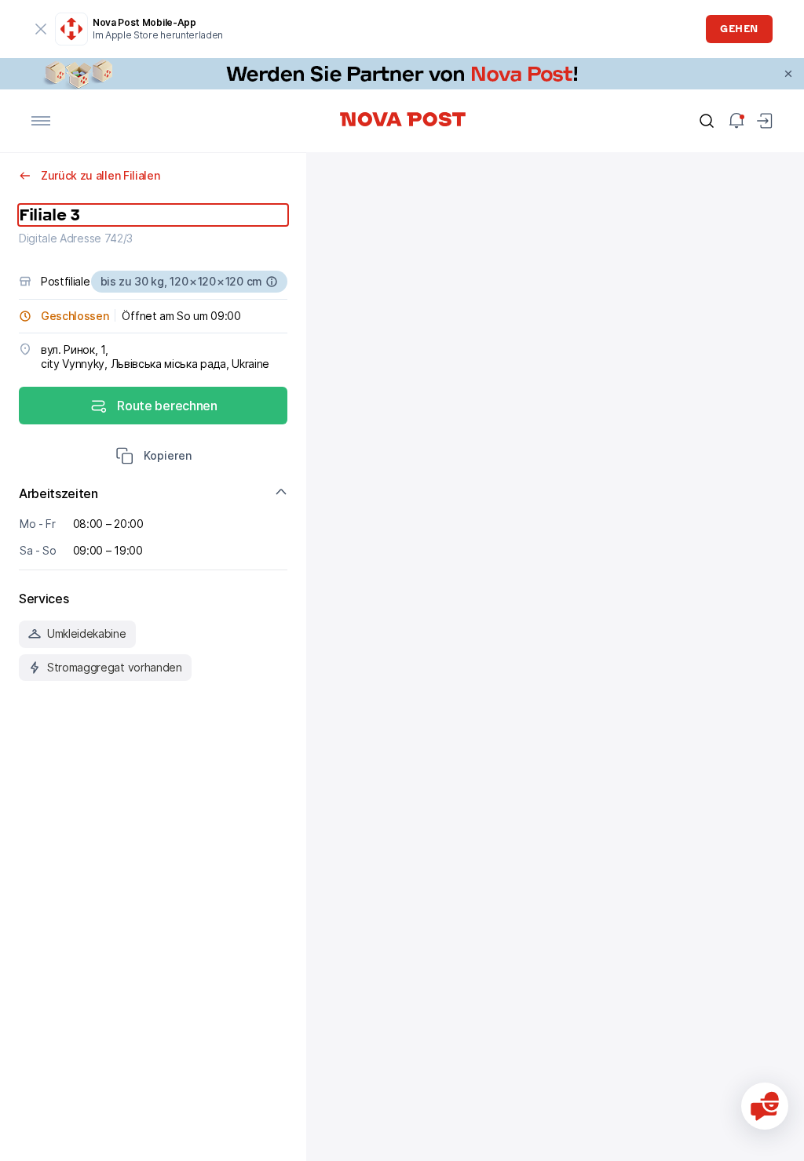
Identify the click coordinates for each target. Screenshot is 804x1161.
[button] (153, 457)
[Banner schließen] (788, 73)
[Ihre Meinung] (764, 1106)
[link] (402, 73)
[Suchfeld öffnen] (706, 120)
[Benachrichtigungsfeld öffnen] (736, 121)
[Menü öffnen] (40, 121)
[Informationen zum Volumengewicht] (271, 281)
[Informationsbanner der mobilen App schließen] (40, 29)
